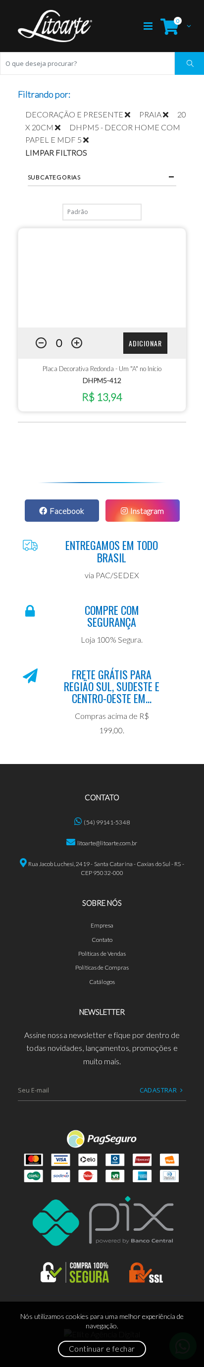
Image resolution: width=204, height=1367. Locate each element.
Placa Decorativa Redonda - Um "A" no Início (102, 369)
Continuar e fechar (102, 1348)
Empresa (102, 925)
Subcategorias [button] (54, 177)
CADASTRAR (158, 1090)
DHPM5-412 (102, 380)
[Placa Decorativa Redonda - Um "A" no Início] (102, 278)
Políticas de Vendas (102, 953)
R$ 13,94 (102, 396)
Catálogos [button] (102, 981)
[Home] (55, 26)
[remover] (132, 114)
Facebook (67, 510)
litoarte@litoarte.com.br (107, 843)
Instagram (147, 510)
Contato (102, 939)
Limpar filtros (56, 152)
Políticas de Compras (102, 967)
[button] (173, 26)
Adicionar (145, 343)
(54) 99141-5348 (106, 822)
